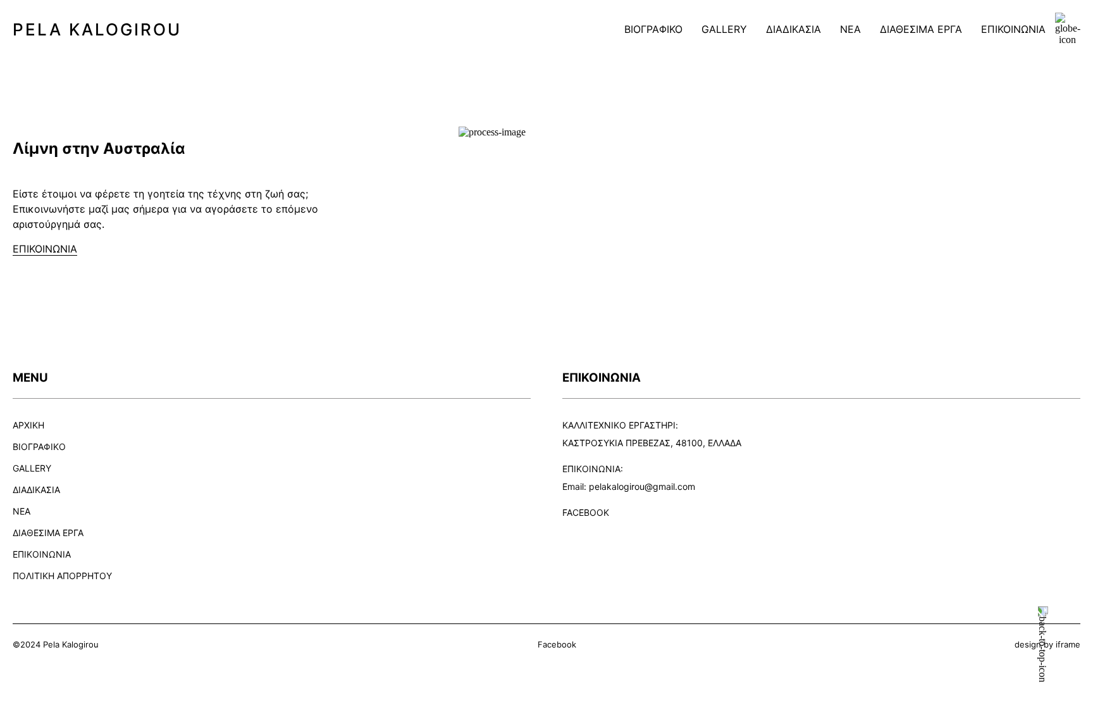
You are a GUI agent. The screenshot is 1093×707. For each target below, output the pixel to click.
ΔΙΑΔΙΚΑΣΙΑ (793, 29)
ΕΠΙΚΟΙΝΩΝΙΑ (1013, 29)
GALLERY (724, 29)
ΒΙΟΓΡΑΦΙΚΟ (653, 29)
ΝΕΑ (850, 29)
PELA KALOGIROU (97, 29)
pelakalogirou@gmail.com (642, 486)
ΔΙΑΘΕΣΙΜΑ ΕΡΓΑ (921, 29)
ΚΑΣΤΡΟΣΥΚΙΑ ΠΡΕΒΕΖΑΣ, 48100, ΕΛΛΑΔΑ (651, 442)
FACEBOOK (585, 512)
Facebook (557, 644)
